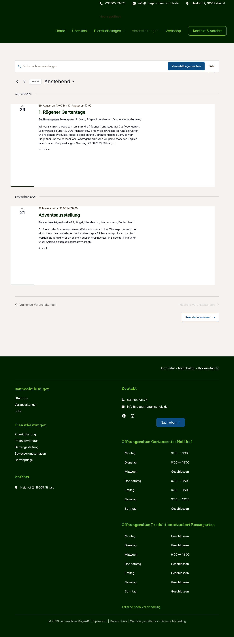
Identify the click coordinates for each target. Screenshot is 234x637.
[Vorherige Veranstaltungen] (17, 82)
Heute (35, 81)
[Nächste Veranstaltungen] (24, 82)
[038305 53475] (112, 3)
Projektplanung (25, 434)
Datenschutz (118, 621)
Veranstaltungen (26, 404)
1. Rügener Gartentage (62, 112)
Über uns (21, 398)
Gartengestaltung (26, 447)
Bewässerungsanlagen (30, 453)
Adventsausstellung (59, 215)
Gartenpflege (24, 460)
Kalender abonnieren (198, 317)
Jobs (18, 411)
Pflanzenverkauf (26, 441)
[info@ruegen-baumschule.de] (156, 3)
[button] (123, 31)
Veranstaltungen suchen (186, 66)
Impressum (100, 621)
